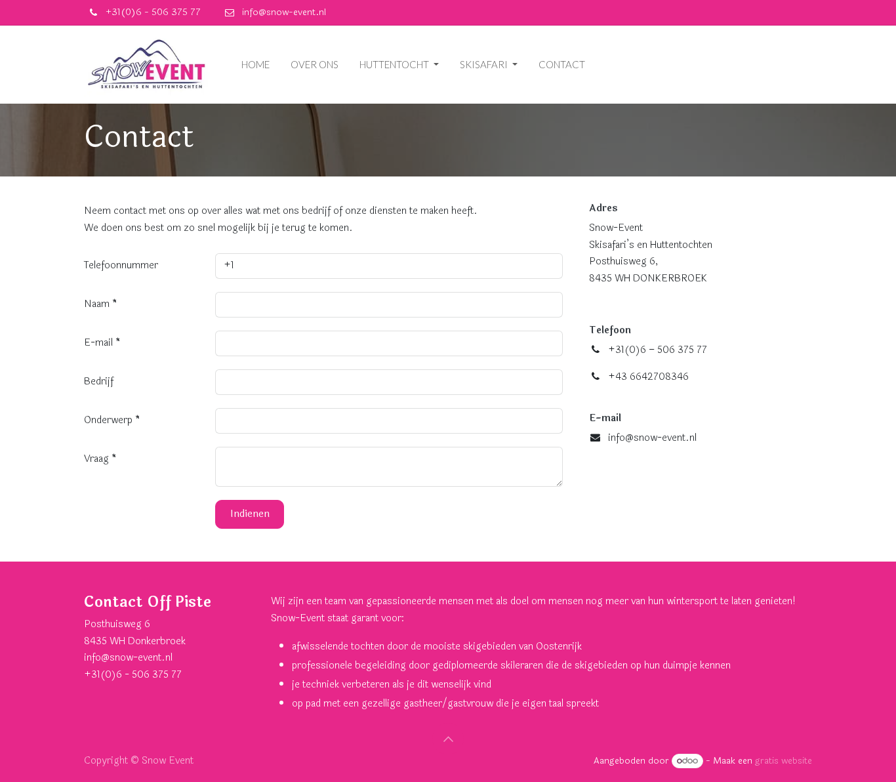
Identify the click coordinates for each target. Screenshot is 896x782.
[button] (448, 738)
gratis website (783, 761)
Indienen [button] (250, 514)
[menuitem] (255, 65)
